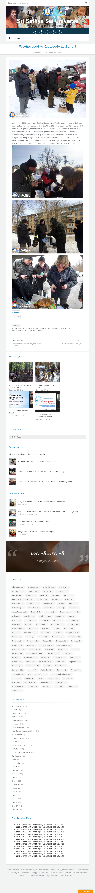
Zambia (32, 687)
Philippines (30, 658)
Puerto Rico (59, 658)
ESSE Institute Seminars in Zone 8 (19, 412)
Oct (54, 827)
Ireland (32, 629)
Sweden (32, 670)
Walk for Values (19, 738)
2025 (18, 827)
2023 (18, 832)
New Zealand (64, 645)
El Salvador (45, 616)
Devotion (30, 514)
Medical (16, 749)
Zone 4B (16, 788)
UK (41, 678)
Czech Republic (19, 612)
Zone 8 (60, 52)
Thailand (17, 674)
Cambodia (17, 604)
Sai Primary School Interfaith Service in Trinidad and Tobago (41, 471)
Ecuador (29, 616)
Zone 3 (14, 777)
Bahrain (47, 591)
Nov (58, 827)
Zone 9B (15, 809)
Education (21, 504)
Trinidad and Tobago (61, 674)
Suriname (17, 670)
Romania (74, 658)
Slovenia (16, 666)
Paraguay (53, 653)
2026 (18, 824)
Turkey (16, 678)
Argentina (33, 587)
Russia (16, 662)
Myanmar (17, 645)
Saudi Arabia (45, 662)
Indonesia (17, 629)
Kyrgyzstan (72, 633)
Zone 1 (27, 504)
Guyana (16, 624)
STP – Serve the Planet (21, 752)
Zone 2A (15, 770)
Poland (45, 658)
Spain (47, 666)
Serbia (60, 662)
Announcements (18, 706)
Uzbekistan (30, 682)
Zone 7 (72, 687)
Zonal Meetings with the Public (45, 386)
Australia (48, 587)
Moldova (61, 641)
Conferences (22, 514)
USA (16, 682)
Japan (15, 633)
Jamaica (68, 629)
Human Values (18, 727)
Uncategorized (17, 756)
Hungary (73, 624)
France (16, 620)
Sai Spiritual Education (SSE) (23, 731)
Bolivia (55, 595)
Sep (50, 827)
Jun (40, 824)
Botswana (42, 600)
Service (53, 52)
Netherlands (46, 645)
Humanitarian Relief (20, 745)
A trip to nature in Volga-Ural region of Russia (27, 454)
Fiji (71, 616)
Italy (56, 629)
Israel (44, 629)
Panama (17, 653)
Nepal (31, 645)
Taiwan (61, 670)
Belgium (30, 595)
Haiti (28, 624)
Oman (74, 649)
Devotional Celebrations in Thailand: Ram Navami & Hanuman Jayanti (45, 481)
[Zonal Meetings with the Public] (53, 372)
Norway (62, 649)
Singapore (74, 662)
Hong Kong (57, 624)
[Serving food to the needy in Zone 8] (47, 89)
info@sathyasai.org (18, 330)
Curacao (73, 608)
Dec (62, 827)
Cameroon (33, 604)
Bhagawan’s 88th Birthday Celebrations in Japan (36, 531)
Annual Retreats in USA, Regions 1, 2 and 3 (35, 521)
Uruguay (67, 678)
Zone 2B (46, 687)
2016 (18, 849)
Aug (47, 824)
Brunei (69, 600)
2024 (18, 829)
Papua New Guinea (35, 653)
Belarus (16, 595)
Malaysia (17, 641)
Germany (30, 620)
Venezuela (46, 682)
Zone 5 (26, 534)
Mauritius (32, 641)
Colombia (17, 608)
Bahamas (33, 591)
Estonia (60, 616)
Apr (33, 824)
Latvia (29, 637)
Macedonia (57, 637)
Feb (25, 824)
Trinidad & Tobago (37, 674)
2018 (18, 844)
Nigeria (49, 649)
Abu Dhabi (17, 587)
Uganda (29, 678)
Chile (61, 604)
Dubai (15, 616)
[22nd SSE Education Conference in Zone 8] (53, 401)
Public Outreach (17, 734)
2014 (18, 853)
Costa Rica (33, 608)
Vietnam (61, 682)
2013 (18, 856)
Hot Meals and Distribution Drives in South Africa (37, 461)
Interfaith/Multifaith (20, 720)
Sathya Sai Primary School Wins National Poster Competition (41, 501)
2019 (18, 841)
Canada (48, 604)
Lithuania (42, 637)
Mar (29, 824)
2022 (18, 834)
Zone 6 (59, 687)
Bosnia (68, 595)
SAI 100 (30, 662)
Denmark (36, 612)
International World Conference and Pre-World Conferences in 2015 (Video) (48, 511)
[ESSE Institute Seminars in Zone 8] (26, 399)
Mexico (47, 641)
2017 (18, 846)
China (72, 604)
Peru (15, 658)
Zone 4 (14, 781)
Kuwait (57, 633)
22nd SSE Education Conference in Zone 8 (43, 415)
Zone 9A (15, 806)
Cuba (60, 608)
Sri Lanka (60, 666)
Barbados (61, 591)
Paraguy (67, 653)
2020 (18, 839)
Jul (44, 824)
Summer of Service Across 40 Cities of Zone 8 (20, 386)
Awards (14, 709)
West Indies (18, 687)
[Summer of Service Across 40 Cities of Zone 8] (26, 372)
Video (35, 514)
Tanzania (75, 670)
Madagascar (74, 637)
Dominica (50, 612)
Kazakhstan (30, 633)
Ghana (44, 620)
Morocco (75, 641)
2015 (18, 851)
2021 (18, 837)
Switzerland (46, 670)
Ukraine (53, 678)
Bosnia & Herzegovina (22, 600)
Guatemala (72, 620)
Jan (22, 824)
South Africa (32, 666)
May (37, 824)
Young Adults (16, 763)
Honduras (41, 624)
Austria (63, 587)
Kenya (45, 633)
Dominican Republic (69, 612)
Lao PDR (16, 637)
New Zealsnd (18, 649)
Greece (57, 620)
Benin (43, 595)
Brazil (56, 600)
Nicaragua (35, 649)
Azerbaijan (18, 591)
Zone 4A (16, 784)
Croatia (47, 608)
